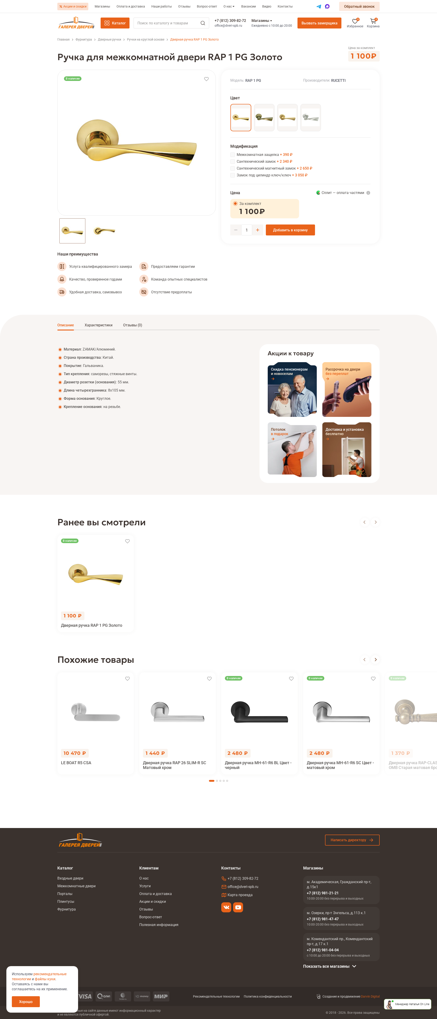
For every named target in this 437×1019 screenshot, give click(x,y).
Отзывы (184, 6)
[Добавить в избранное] (206, 79)
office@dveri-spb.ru (228, 25)
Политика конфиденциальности (268, 996)
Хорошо (26, 1002)
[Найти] (171, 23)
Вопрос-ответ (207, 6)
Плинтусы (65, 901)
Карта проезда (240, 895)
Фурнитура (66, 909)
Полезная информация (158, 925)
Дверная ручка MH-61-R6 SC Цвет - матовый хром (340, 765)
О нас (228, 6)
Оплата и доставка (131, 6)
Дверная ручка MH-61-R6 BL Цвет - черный (258, 765)
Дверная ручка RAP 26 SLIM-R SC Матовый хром (174, 765)
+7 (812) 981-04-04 (323, 950)
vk (226, 907)
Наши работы (161, 6)
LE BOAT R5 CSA (76, 762)
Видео (266, 6)
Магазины (102, 6)
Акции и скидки (74, 6)
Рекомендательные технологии (216, 996)
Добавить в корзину (290, 230)
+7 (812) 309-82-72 (230, 20)
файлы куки (45, 979)
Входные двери (70, 878)
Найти (203, 23)
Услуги (145, 886)
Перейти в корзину (373, 23)
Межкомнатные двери (76, 886)
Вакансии (248, 6)
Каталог (119, 23)
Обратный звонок (359, 6)
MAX (327, 6)
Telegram (319, 6)
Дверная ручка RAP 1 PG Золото (91, 625)
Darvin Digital (370, 996)
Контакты (285, 6)
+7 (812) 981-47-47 (323, 919)
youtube (238, 907)
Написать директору (348, 840)
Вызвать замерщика (320, 23)
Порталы (64, 894)
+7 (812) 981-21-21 (323, 893)
